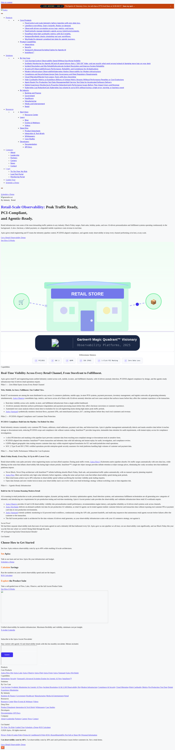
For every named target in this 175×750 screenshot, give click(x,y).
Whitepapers (30, 136)
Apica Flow (10, 475)
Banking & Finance (8, 696)
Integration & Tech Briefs (35, 133)
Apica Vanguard (12, 412)
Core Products (25, 20)
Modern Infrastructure (89, 687)
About (12, 152)
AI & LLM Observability (69, 687)
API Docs (28, 147)
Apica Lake (18, 673)
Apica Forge (48, 673)
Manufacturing (30, 101)
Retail (27, 106)
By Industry (24, 90)
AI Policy (42, 735)
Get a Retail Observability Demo (13, 745)
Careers (13, 161)
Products (9, 18)
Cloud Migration (122, 687)
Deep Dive (24, 128)
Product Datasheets (32, 131)
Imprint (59, 735)
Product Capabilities (28, 42)
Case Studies (30, 139)
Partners (13, 158)
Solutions (9, 55)
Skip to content (6, 2)
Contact (13, 166)
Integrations (29, 45)
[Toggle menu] (2, 13)
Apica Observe (18, 398)
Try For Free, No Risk (18, 171)
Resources (9, 109)
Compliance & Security (107, 687)
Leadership (14, 155)
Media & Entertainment (55, 696)
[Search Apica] (3, 191)
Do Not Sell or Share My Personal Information (79, 735)
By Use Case (25, 58)
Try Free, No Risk (8, 727)
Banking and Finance (33, 93)
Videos (27, 125)
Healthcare (29, 98)
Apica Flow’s (95, 462)
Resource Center (31, 115)
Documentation (31, 144)
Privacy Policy (6, 735)
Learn (22, 117)
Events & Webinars (32, 123)
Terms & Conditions (31, 735)
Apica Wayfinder (12, 507)
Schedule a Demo (12, 183)
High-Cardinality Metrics (138, 687)
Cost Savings (6, 687)
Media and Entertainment (35, 104)
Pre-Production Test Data (157, 687)
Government (30, 96)
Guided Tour (10, 180)
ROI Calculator (45, 727)
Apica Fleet (38, 673)
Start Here (24, 112)
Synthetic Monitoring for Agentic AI (27, 687)
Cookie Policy (17, 735)
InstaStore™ (29, 53)
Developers (24, 142)
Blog (26, 120)
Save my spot (129, 6)
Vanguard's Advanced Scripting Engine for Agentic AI (45, 50)
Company (9, 150)
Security (28, 47)
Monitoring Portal (17, 177)
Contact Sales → (43, 664)
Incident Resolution (50, 687)
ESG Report (51, 735)
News (12, 163)
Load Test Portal (16, 174)
